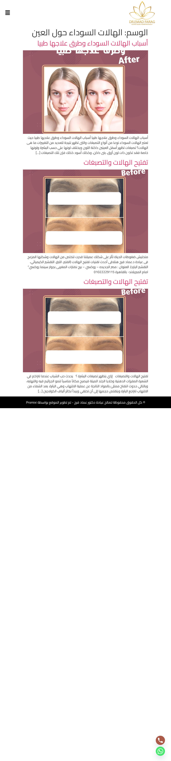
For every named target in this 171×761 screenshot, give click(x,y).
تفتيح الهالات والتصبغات (116, 162)
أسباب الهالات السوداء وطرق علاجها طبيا (92, 43)
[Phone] (160, 740)
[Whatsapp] (160, 751)
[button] (7, 12)
